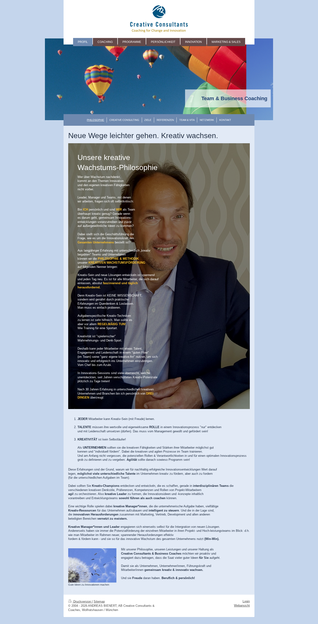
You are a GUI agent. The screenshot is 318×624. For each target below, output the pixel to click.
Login (246, 601)
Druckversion (82, 601)
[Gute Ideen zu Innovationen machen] (92, 565)
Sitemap (99, 601)
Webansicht (242, 605)
